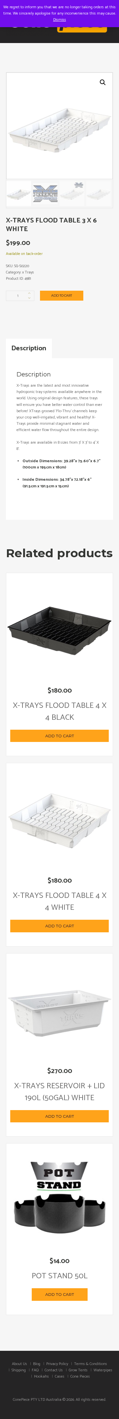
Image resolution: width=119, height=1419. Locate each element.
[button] (103, 82)
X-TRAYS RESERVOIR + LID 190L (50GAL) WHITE (59, 1092)
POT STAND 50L (60, 1276)
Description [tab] (28, 348)
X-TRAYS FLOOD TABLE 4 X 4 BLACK (59, 711)
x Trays (28, 272)
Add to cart (61, 295)
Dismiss (59, 20)
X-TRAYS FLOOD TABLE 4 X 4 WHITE (59, 901)
